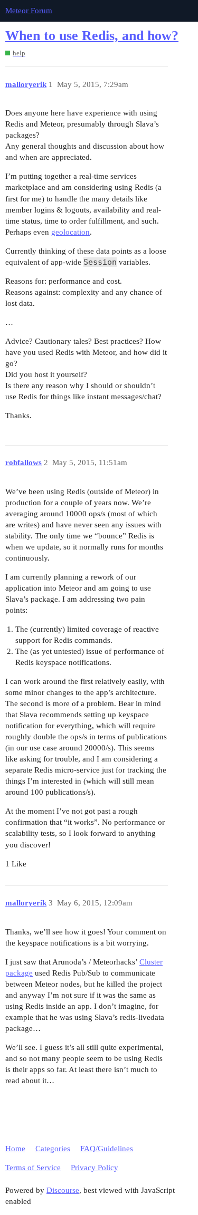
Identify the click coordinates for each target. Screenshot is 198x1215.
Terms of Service (33, 1167)
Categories (52, 1148)
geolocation (70, 232)
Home (15, 1148)
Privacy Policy (94, 1167)
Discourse (62, 1190)
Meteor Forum (28, 10)
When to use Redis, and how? (91, 35)
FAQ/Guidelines (106, 1148)
